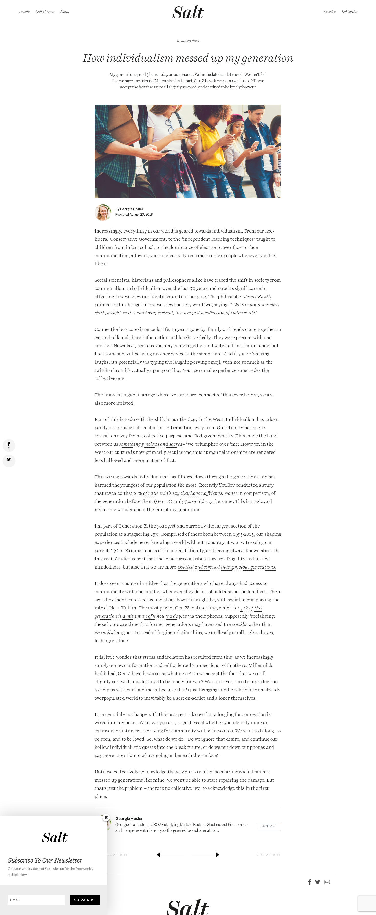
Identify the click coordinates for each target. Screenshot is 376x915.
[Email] (326, 881)
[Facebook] (309, 882)
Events (24, 12)
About (64, 12)
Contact (269, 825)
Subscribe (349, 12)
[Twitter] (317, 881)
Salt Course (45, 12)
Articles (330, 12)
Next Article (268, 854)
